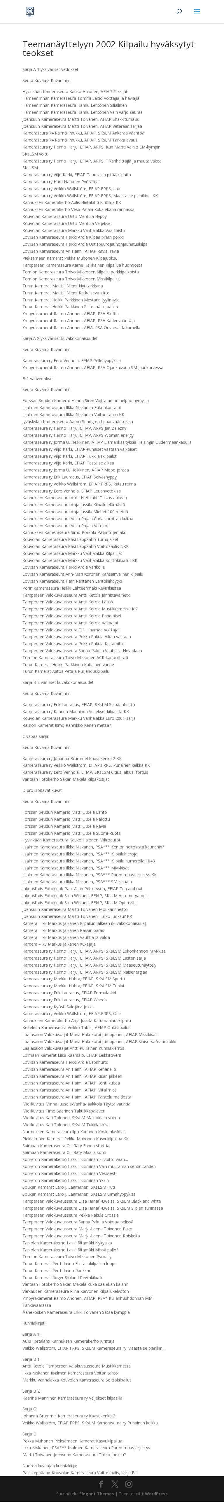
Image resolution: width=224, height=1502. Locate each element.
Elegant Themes (96, 1493)
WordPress (156, 1493)
